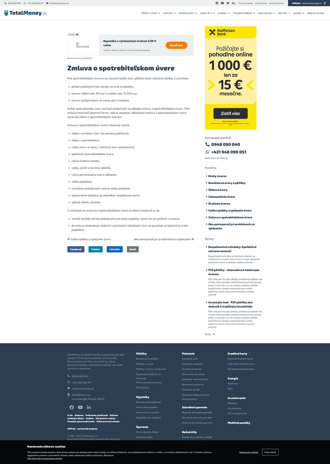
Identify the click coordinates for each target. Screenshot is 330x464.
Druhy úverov (217, 176)
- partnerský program (307, 3)
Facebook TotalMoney (71, 407)
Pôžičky (141, 353)
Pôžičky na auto (144, 363)
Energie (297, 13)
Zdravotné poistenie (193, 374)
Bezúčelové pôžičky (147, 358)
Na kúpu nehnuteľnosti (148, 402)
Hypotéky (168, 13)
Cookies (90, 418)
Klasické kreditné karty (240, 358)
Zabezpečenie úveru (221, 196)
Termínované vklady (147, 431)
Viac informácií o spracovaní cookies (44, 458)
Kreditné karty (187, 13)
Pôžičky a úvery (149, 13)
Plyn (230, 388)
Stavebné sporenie (242, 13)
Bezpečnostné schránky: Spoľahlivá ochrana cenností (232, 249)
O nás (70, 415)
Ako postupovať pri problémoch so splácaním (162, 239)
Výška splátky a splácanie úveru (90, 239)
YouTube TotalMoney (80, 407)
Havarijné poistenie (193, 384)
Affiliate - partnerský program (82, 428)
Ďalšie (208, 334)
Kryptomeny (261, 3)
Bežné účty (206, 13)
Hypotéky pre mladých (148, 417)
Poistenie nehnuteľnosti (195, 379)
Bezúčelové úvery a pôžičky (227, 182)
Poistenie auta (190, 358)
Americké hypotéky (146, 407)
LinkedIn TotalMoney (89, 407)
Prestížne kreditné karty (241, 368)
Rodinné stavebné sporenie (197, 422)
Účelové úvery (218, 189)
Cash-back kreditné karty (241, 363)
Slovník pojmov (277, 3)
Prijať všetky (270, 452)
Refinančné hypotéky (148, 412)
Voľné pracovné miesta (107, 421)
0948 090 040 (14, 3)
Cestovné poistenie (192, 363)
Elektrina (233, 383)
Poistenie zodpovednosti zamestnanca (195, 396)
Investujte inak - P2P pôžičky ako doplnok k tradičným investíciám (230, 304)
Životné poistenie (191, 368)
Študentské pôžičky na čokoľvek (148, 376)
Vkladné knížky (144, 437)
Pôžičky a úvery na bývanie (151, 368)
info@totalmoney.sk (59, 3)
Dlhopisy (232, 403)
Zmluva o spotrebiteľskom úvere (230, 217)
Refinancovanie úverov (149, 382)
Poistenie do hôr (191, 389)
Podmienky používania (96, 415)
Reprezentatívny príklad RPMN (79, 58)
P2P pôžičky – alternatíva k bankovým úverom (233, 272)
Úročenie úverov (219, 203)
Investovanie (265, 13)
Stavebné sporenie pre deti (197, 417)
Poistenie (282, 13)
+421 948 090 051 (35, 3)
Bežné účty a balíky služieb (197, 437)
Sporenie (222, 13)
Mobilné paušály (315, 13)
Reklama (79, 415)
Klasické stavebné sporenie (197, 412)
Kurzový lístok (246, 3)
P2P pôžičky (142, 387)
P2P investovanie (237, 413)
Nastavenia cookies (106, 418)
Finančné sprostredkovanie (81, 421)
